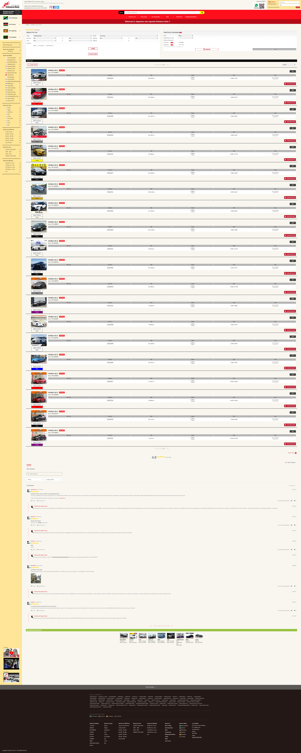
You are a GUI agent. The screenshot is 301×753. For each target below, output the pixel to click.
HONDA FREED (182, 696)
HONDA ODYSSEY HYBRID (154, 705)
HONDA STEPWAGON (199, 698)
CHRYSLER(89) (11, 87)
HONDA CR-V (147, 700)
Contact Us (179, 16)
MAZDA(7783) (11, 70)
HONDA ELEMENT (158, 696)
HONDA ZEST (140, 700)
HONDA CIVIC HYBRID (120, 701)
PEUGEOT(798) (11, 92)
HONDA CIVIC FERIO (110, 701)
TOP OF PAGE (149, 687)
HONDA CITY (101, 701)
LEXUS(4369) (10, 79)
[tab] (290, 462)
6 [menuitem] (163, 626)
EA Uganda (111, 716)
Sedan (9, 107)
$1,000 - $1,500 (9, 134)
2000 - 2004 (8, 151)
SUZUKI (92, 736)
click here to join (272, 3)
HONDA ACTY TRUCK (103, 696)
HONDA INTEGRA (102, 698)
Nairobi (183, 732)
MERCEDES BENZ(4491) (13, 81)
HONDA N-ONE (104, 705)
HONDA (33, 24)
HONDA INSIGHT (197, 696)
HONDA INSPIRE (93, 698)
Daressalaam (185, 725)
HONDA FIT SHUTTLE (156, 700)
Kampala (184, 734)
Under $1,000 (8, 131)
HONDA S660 (164, 705)
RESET (274, 49)
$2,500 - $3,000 (9, 140)
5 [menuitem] (161, 626)
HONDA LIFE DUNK (154, 703)
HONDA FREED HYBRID (95, 703)
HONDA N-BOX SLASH (94, 705)
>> (167, 64)
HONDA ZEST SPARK (107, 707)
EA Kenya (103, 716)
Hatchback (10, 112)
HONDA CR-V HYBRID (142, 701)
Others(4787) (10, 100)
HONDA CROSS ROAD (131, 701)
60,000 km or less (9, 163)
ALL (6, 171)
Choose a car (132, 16)
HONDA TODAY (110, 700)
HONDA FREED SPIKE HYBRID (142, 703)
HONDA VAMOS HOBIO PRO (95, 707)
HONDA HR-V (190, 696)
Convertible (10, 118)
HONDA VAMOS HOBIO (204, 705)
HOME (27, 24)
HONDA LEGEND (119, 698)
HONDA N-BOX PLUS (183, 703)
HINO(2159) (10, 75)
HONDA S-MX (175, 698)
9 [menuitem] (168, 626)
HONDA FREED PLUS (105, 703)
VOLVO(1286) (10, 98)
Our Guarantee (156, 16)
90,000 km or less (9, 165)
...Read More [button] (61, 498)
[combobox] (35, 479)
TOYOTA (92, 725)
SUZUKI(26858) (11, 66)
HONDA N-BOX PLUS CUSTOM (195, 703)
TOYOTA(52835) (11, 57)
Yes (180, 42)
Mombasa (184, 730)
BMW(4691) (10, 83)
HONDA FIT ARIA (172, 701)
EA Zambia (119, 716)
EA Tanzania (94, 716)
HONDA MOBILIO (142, 698)
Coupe (9, 116)
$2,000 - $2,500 (9, 138)
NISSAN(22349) (11, 60)
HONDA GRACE (173, 700)
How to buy (144, 16)
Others (91, 745)
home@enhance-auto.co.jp (31, 8)
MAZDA (92, 734)
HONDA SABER (190, 698)
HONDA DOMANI (142, 696)
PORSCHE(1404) (11, 94)
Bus (8, 125)
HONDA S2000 (183, 698)
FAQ (167, 16)
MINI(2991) (10, 90)
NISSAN (92, 727)
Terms (166, 736)
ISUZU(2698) (10, 77)
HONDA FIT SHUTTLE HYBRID (193, 701)
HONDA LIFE (127, 698)
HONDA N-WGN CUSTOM (142, 705)
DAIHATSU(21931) (12, 72)
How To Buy (168, 725)
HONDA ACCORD (93, 696)
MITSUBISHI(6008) (12, 62)
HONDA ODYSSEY (158, 698)
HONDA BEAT (120, 696)
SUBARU (92, 738)
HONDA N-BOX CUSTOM (172, 703)
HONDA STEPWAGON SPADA (184, 705)
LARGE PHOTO (32, 64)
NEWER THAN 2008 (10, 156)
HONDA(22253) (11, 64)
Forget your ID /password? (273, 7)
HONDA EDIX (150, 696)
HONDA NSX (150, 698)
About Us (167, 723)
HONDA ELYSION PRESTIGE (161, 701)
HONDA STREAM (93, 700)
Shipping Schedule (191, 16)
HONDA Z (134, 700)
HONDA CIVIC (128, 696)
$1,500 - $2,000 (9, 136)
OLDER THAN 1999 (10, 149)
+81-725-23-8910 (42, 8)
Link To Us (168, 741)
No (183, 42)
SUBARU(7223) (11, 68)
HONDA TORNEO (118, 700)
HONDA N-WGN (132, 705)
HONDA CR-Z (135, 696)
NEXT (163, 64)
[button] (34, 500)
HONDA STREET (101, 700)
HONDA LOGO (134, 698)
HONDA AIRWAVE (112, 696)
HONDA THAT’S (194, 705)
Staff (166, 738)
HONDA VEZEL (165, 700)
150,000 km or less (10, 169)
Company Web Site (197, 737)
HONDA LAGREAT (110, 698)
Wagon (9, 109)
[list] (163, 578)
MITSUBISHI (93, 730)
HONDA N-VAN (111, 705)
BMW (91, 741)
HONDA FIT (175, 696)
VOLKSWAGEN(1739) (12, 96)
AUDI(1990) (10, 85)
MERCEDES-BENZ (94, 743)
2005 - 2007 (8, 153)
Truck (8, 122)
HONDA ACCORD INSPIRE (195, 700)
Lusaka (183, 736)
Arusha (183, 727)
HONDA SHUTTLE (172, 705)
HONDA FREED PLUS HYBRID (118, 703)
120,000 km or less (10, 167)
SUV (8, 114)
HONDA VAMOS (127, 700)
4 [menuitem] (159, 626)
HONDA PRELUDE (167, 698)
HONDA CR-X (151, 701)
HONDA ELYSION (167, 696)
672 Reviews (37, 30)
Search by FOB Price (124, 725)
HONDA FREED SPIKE (130, 703)
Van (8, 120)
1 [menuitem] (154, 626)
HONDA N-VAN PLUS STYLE (122, 705)
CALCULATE (207, 49)
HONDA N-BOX (163, 703)
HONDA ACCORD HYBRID (183, 700)
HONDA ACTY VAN (93, 701)
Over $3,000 (8, 142)
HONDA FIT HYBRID (181, 701)
